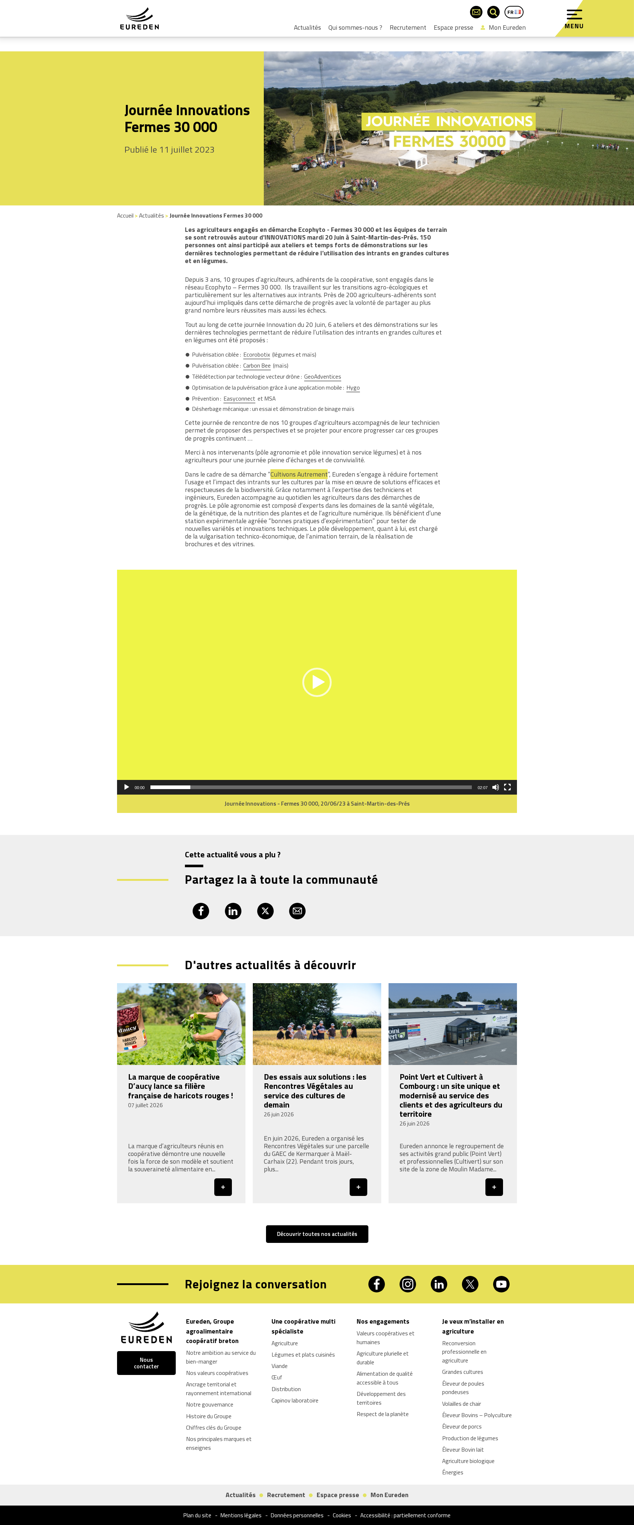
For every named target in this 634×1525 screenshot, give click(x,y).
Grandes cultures (462, 1372)
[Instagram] (408, 1284)
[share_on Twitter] (265, 911)
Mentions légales (241, 1515)
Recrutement (408, 27)
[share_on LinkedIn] (233, 911)
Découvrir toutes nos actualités (317, 1234)
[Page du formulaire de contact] (476, 12)
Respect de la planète (383, 1413)
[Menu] (574, 14)
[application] (317, 682)
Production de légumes (470, 1438)
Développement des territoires (381, 1398)
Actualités (307, 27)
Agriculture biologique (468, 1460)
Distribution (286, 1388)
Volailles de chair (461, 1403)
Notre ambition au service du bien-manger (221, 1357)
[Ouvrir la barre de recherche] (493, 12)
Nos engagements (383, 1321)
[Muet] (495, 787)
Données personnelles (297, 1515)
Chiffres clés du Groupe (213, 1427)
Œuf (277, 1377)
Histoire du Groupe (209, 1416)
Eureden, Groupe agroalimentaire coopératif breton (212, 1331)
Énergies (452, 1472)
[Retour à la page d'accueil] (139, 18)
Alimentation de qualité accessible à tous (385, 1378)
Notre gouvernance (209, 1404)
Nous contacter (146, 1363)
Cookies (342, 1515)
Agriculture (285, 1343)
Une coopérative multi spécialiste (303, 1326)
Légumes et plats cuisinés (303, 1354)
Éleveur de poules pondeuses (463, 1388)
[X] (470, 1284)
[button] (317, 682)
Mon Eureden (507, 27)
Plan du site (197, 1515)
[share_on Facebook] (201, 911)
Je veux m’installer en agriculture (473, 1326)
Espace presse (453, 27)
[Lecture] (126, 787)
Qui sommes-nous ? (355, 27)
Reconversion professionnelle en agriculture (464, 1352)
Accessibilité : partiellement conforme (405, 1515)
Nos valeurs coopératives (217, 1372)
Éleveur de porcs (462, 1426)
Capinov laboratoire (295, 1400)
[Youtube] (501, 1284)
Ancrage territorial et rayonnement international (218, 1388)
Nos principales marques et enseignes (219, 1443)
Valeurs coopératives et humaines (386, 1337)
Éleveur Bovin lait (463, 1449)
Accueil (125, 215)
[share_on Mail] (297, 911)
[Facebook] (376, 1284)
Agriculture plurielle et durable (383, 1358)
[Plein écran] (507, 787)
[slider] (311, 787)
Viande (280, 1365)
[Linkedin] (439, 1284)
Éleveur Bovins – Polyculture (477, 1415)
